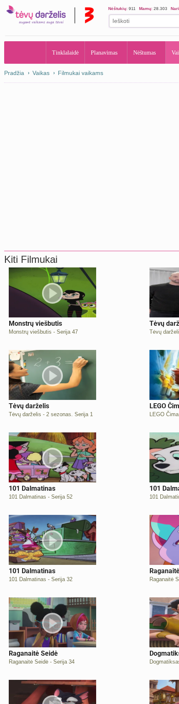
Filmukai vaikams (80, 73)
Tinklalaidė (66, 52)
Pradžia (25, 52)
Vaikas (41, 73)
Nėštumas (151, 52)
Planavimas (107, 52)
